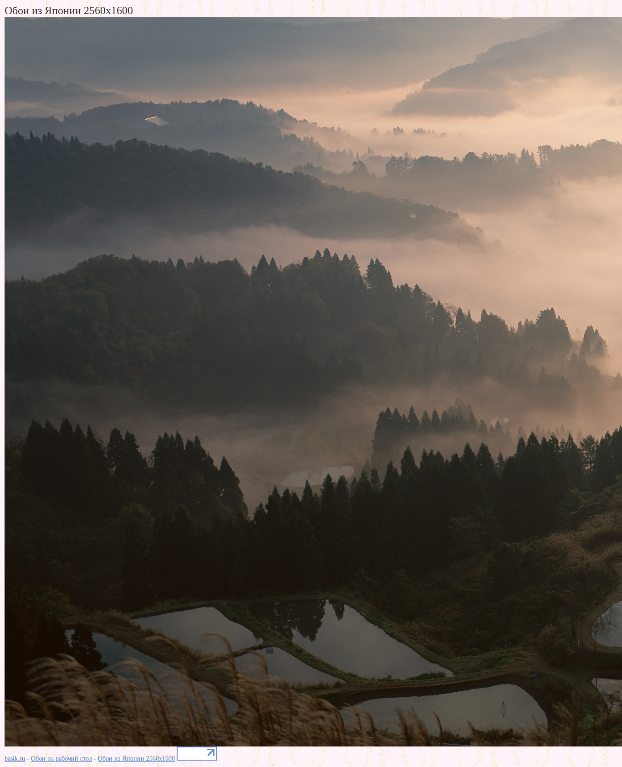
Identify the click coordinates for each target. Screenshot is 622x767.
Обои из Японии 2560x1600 (136, 758)
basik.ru (15, 758)
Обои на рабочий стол (61, 758)
